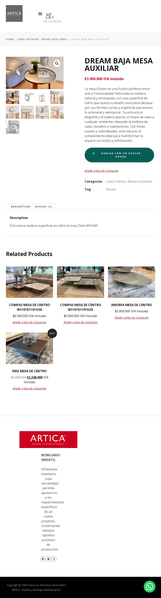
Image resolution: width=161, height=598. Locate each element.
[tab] (20, 206)
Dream (111, 189)
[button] (40, 13)
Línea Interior (28, 39)
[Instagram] (53, 558)
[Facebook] (42, 558)
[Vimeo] (48, 558)
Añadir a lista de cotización (102, 171)
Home (10, 39)
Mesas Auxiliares (54, 39)
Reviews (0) (43, 206)
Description (20, 206)
